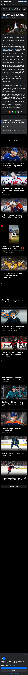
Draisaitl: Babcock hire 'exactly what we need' (12, 120)
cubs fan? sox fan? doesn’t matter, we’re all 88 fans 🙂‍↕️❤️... (14, 247)
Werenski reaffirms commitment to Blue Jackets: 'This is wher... (14, 479)
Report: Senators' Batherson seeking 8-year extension (12, 354)
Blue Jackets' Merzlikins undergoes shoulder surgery (13, 128)
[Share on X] (6, 112)
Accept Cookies (14, 667)
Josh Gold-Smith (5, 17)
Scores (8, 4)
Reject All (14, 670)
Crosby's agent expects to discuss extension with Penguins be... (12, 275)
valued (11, 87)
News (13, 4)
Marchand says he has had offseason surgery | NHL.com (13, 378)
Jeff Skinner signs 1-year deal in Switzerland (14, 454)
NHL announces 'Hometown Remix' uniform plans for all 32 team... (13, 217)
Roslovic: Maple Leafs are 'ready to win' (11, 430)
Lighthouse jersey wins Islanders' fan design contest (13, 126)
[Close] (25, 654)
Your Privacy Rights (14, 673)
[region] (14, 664)
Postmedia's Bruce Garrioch (9, 49)
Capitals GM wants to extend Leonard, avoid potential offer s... (13, 190)
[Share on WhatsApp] (15, 112)
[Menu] (1, 1)
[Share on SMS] (21, 112)
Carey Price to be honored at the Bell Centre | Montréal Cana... (12, 302)
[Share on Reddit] (9, 112)
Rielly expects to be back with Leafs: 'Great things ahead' (13, 165)
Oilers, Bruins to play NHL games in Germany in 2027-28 (13, 131)
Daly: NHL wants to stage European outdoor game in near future (13, 123)
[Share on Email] (18, 112)
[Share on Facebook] (12, 112)
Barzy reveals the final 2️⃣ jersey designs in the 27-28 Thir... (14, 327)
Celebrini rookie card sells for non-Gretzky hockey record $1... (13, 404)
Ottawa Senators (13, 39)
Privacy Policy (13, 665)
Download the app (22, 1)
